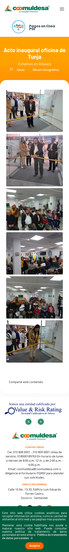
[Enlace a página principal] (34, 436)
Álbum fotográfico (46, 70)
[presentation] (28, 422)
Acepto (34, 546)
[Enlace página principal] (27, 9)
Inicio (21, 70)
